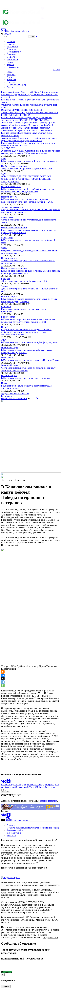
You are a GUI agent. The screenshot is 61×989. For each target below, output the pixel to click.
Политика (11, 54)
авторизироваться (48, 801)
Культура (11, 74)
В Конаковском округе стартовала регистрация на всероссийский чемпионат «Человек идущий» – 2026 (27, 200)
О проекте (12, 825)
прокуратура (7, 217)
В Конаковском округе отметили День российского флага (29, 161)
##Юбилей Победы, (35, 787)
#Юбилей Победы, (36, 784)
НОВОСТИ (9, 148)
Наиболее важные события (14, 166)
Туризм (10, 64)
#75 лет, (5, 784)
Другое (10, 87)
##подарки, (19, 787)
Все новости (7, 396)
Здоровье (5, 286)
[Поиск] (10, 33)
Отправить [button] (6, 972)
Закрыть (5, 986)
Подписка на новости (20, 820)
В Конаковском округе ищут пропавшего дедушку (25, 378)
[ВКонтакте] (3, 675)
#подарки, (22, 784)
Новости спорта (9, 197)
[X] (3, 678)
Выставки (6, 306)
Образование (13, 67)
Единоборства (8, 317)
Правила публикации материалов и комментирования (33, 828)
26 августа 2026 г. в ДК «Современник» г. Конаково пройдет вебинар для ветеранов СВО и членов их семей (30, 152)
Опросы (11, 82)
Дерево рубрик (14, 833)
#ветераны (50, 787)
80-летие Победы (9, 347)
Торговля (11, 79)
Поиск (4, 383)
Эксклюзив (12, 46)
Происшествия (14, 52)
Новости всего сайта (11, 186)
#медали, (13, 784)
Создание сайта (50, 937)
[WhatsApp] (3, 685)
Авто (9, 77)
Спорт (10, 62)
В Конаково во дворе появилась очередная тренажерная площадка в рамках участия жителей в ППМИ (28, 320)
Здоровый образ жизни (12, 207)
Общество (12, 57)
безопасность (7, 357)
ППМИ (4, 327)
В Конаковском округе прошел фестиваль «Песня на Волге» (30, 360)
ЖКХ (3, 340)
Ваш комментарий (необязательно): (23, 958)
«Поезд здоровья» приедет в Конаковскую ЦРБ (24, 281)
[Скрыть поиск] (36, 36)
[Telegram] (3, 682)
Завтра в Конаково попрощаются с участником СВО (26, 168)
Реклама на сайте (15, 830)
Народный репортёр (16, 84)
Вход (6, 33)
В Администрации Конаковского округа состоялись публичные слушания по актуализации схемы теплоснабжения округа (26, 332)
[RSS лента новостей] (8, 820)
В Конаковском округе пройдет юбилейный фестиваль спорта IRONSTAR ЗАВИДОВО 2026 (27, 190)
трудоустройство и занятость (15, 393)
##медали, (9, 787)
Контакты (11, 835)
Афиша (56, 69)
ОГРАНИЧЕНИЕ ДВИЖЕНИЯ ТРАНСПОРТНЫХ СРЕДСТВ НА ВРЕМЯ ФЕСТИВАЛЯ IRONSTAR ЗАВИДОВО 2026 (26, 179)
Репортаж (11, 49)
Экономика (12, 59)
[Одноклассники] (3, 672)
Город (9, 72)
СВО (3, 158)
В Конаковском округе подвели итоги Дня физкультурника (29, 342)
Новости (11, 44)
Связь (4, 248)
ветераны (49, 784)
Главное (11, 41)
